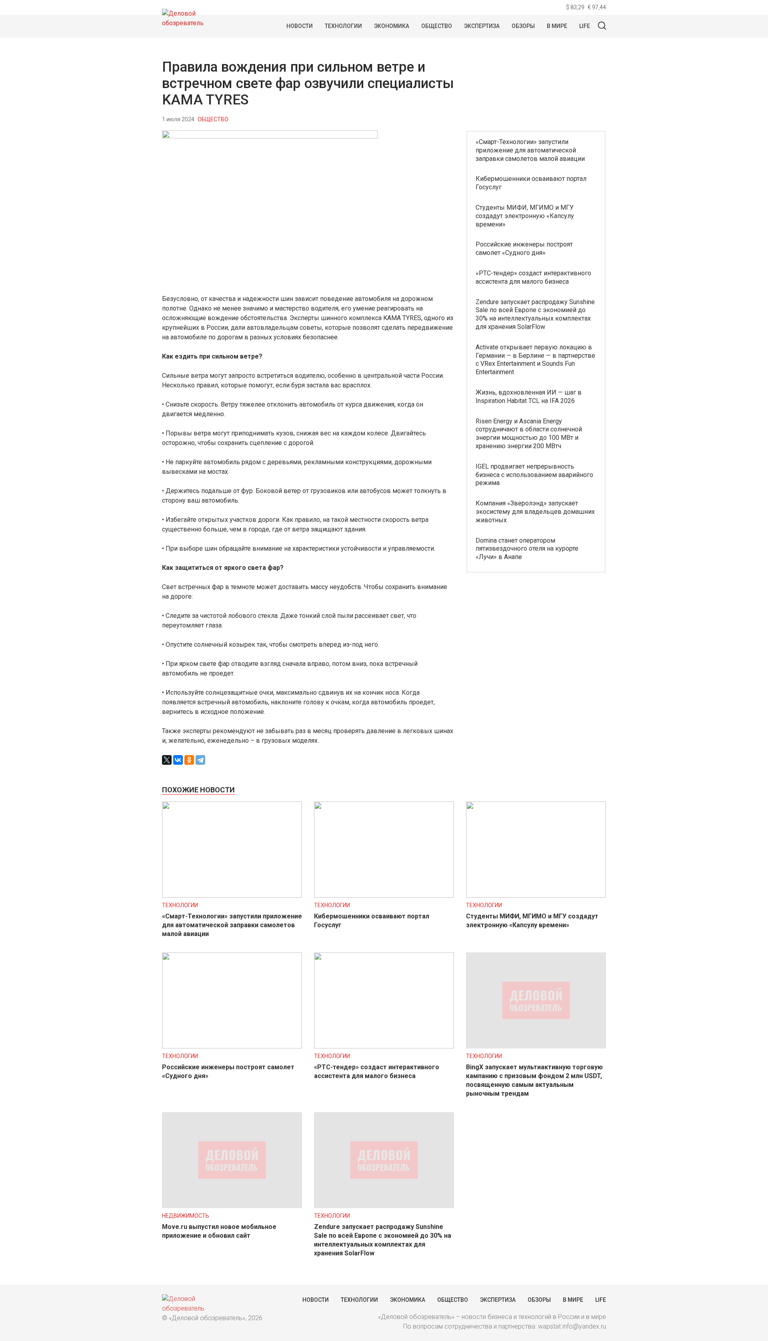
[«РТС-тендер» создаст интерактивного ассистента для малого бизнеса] (384, 1046)
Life (584, 26)
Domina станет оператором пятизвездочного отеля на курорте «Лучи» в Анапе (527, 549)
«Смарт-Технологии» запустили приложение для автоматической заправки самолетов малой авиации (530, 150)
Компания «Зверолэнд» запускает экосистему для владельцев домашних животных (535, 511)
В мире (557, 26)
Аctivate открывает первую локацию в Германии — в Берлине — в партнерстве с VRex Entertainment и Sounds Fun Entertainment (535, 359)
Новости (299, 26)
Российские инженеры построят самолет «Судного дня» (524, 249)
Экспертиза (482, 26)
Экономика (391, 26)
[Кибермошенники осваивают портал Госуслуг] (384, 895)
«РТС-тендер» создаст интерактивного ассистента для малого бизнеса (533, 277)
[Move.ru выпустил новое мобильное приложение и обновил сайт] (232, 1206)
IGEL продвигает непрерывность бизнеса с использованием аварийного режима (534, 475)
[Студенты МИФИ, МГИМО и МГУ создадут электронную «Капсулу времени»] (536, 895)
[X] (167, 760)
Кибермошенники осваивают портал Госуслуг (531, 183)
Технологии (343, 26)
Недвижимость (185, 1216)
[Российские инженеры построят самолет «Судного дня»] (232, 1046)
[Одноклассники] (189, 760)
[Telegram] (200, 760)
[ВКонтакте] (178, 760)
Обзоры (523, 26)
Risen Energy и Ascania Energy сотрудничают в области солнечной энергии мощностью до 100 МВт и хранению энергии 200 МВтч (529, 433)
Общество (436, 26)
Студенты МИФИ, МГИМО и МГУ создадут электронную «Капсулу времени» (525, 216)
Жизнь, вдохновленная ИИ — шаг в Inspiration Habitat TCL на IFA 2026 (529, 397)
